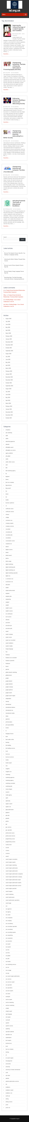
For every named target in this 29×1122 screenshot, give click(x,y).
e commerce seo (9, 578)
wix (6, 1084)
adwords (7, 444)
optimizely (8, 800)
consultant (8, 529)
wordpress (8, 1087)
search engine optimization (12, 871)
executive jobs (9, 628)
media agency (9, 795)
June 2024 (8, 394)
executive (8, 622)
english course (9, 608)
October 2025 (9, 347)
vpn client (8, 1075)
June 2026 (8, 324)
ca (6, 505)
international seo (9, 710)
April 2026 (8, 330)
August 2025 (8, 353)
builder (7, 499)
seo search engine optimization (13, 976)
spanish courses (9, 1025)
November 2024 (9, 380)
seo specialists (9, 987)
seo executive (9, 941)
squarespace (8, 1037)
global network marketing (11, 672)
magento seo (8, 771)
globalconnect (9, 675)
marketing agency (10, 780)
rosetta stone (9, 844)
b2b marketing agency (11, 470)
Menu (3, 14)
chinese (7, 514)
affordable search (9, 447)
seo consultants (9, 929)
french (7, 666)
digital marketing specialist (12, 573)
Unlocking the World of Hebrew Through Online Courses (14, 260)
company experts (9, 523)
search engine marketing (11, 865)
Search (5, 237)
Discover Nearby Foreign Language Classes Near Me (14, 272)
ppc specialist (9, 830)
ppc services (8, 827)
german (7, 669)
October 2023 (9, 418)
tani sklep (5, 304)
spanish (7, 1022)
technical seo (9, 1043)
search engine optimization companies (14, 873)
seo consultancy (9, 923)
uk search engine (9, 1058)
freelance (8, 654)
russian (7, 847)
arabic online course (10, 461)
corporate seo (9, 543)
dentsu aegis (8, 561)
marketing (8, 774)
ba (6, 473)
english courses (9, 610)
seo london (8, 961)
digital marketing (9, 564)
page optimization (10, 809)
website (7, 1078)
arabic (7, 459)
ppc (6, 824)
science (7, 850)
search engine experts (11, 862)
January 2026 (9, 339)
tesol (7, 1046)
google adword (9, 681)
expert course (9, 637)
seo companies (9, 917)
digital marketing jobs (10, 567)
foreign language (9, 648)
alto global (8, 456)
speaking (8, 1028)
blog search (8, 488)
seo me (7, 967)
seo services (8, 979)
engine (7, 587)
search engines (9, 891)
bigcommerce (9, 485)
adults (7, 438)
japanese (8, 719)
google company (9, 686)
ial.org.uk (14, 10)
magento (8, 768)
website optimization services (12, 1081)
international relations (10, 707)
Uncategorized (9, 1060)
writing (7, 1098)
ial (3, 290)
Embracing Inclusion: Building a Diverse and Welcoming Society (19, 101)
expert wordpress (9, 643)
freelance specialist (10, 660)
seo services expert (10, 982)
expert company (9, 634)
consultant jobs (9, 535)
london (7, 760)
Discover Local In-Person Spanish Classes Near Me (13, 266)
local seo (8, 754)
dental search (9, 555)
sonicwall (8, 1020)
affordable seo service (11, 450)
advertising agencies (10, 441)
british (7, 494)
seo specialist (9, 984)
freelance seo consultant (11, 657)
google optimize (9, 689)
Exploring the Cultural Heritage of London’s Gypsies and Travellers (19, 28)
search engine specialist (11, 888)
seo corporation (9, 938)
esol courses (8, 616)
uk (6, 1055)
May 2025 (8, 362)
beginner (7, 476)
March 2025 (8, 368)
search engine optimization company (14, 876)
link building (8, 745)
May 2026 (8, 327)
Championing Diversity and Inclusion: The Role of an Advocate (14, 169)
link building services (10, 748)
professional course (10, 833)
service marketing (10, 1002)
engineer (7, 593)
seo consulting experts (11, 932)
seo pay (7, 973)
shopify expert (9, 1011)
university (8, 1066)
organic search (9, 803)
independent (8, 698)
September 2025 (9, 350)
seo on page (8, 970)
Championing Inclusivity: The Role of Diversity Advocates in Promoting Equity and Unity (14, 66)
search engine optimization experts (13, 882)
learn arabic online (10, 739)
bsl (6, 497)
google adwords (9, 684)
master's (7, 792)
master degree (9, 789)
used (7, 1072)
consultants (8, 537)
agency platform (9, 453)
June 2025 (8, 359)
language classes (9, 733)
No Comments (15, 72)
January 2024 (9, 409)
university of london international (13, 1069)
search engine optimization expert (13, 879)
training (7, 1052)
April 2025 (8, 365)
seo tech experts (9, 990)
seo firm (7, 949)
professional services (10, 835)
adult (7, 435)
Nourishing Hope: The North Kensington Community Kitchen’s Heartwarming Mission (14, 278)
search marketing (9, 894)
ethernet (7, 619)
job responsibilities (10, 724)
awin (7, 464)
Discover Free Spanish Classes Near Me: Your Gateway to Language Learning (14, 254)
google (7, 678)
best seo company (10, 482)
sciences (8, 853)
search (7, 856)
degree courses (9, 549)
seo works (8, 993)
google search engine (10, 695)
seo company (9, 920)
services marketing (10, 1005)
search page (8, 903)
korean (7, 727)
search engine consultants (11, 859)
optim (7, 797)
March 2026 (8, 333)
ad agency (8, 429)
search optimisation (10, 897)
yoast (7, 1104)
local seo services (10, 757)
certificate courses (10, 511)
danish (7, 546)
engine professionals (10, 590)
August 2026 (8, 318)
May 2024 (8, 397)
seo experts (8, 946)
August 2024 (8, 388)
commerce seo (9, 520)
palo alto (7, 815)
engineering (8, 599)
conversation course (10, 540)
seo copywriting (9, 935)
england (7, 602)
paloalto (7, 818)
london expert (9, 762)
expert (7, 631)
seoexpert (8, 996)
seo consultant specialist (11, 926)
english (7, 605)
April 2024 (8, 400)
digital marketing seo (10, 570)
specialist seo (9, 1034)
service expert (9, 999)
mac (7, 765)
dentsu (7, 558)
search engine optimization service (13, 885)
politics (7, 821)
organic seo (8, 806)
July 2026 (8, 321)
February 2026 (9, 336)
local (7, 751)
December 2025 (9, 342)
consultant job (9, 532)
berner (7, 479)
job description (9, 722)
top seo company (9, 1049)
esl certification (9, 613)
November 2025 (9, 344)
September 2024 (9, 385)
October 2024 (9, 382)
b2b (6, 467)
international (8, 704)
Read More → (6, 53)
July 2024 (8, 391)
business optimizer (10, 502)
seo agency (8, 911)
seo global (8, 955)
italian (7, 716)
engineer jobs (9, 596)
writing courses (9, 1101)
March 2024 (8, 403)
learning (7, 742)
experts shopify (9, 646)
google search (9, 692)
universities (8, 1063)
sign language (9, 1014)
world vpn (8, 1095)
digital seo (8, 575)
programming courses (10, 841)
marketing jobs (9, 786)
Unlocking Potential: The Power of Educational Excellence (19, 203)
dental (7, 552)
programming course (10, 838)
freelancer (8, 663)
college (7, 517)
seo (6, 906)
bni (6, 491)
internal (7, 701)
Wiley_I (5, 295)
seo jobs (7, 958)
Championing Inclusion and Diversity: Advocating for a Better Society (13, 134)
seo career (8, 914)
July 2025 (8, 356)
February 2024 (9, 406)
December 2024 (9, 377)
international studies (10, 713)
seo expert (8, 944)
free (6, 651)
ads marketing (9, 432)
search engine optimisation (12, 868)
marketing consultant (10, 783)
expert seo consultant (10, 640)
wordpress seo (9, 1093)
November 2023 (9, 415)
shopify (7, 1008)
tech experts (8, 1040)
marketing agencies (10, 777)
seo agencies (9, 909)
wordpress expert (9, 1090)
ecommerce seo (9, 581)
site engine (8, 1017)
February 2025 (9, 371)
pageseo (7, 812)
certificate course (9, 508)
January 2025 (9, 374)
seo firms (8, 952)
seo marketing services (11, 964)
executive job (9, 625)
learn (7, 736)
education (8, 584)
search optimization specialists (12, 900)
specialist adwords (10, 1031)
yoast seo (8, 1107)
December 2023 (9, 412)
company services (10, 526)
